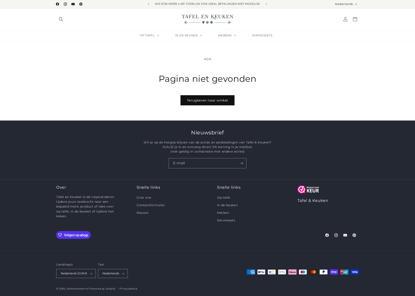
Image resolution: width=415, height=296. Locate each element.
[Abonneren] (241, 163)
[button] (61, 19)
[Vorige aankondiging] (148, 4)
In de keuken (227, 205)
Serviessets (226, 220)
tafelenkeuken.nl (78, 288)
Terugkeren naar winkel (207, 100)
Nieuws (142, 213)
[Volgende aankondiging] (266, 4)
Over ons (144, 197)
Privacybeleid (128, 288)
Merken (223, 213)
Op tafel (223, 197)
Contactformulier (151, 205)
